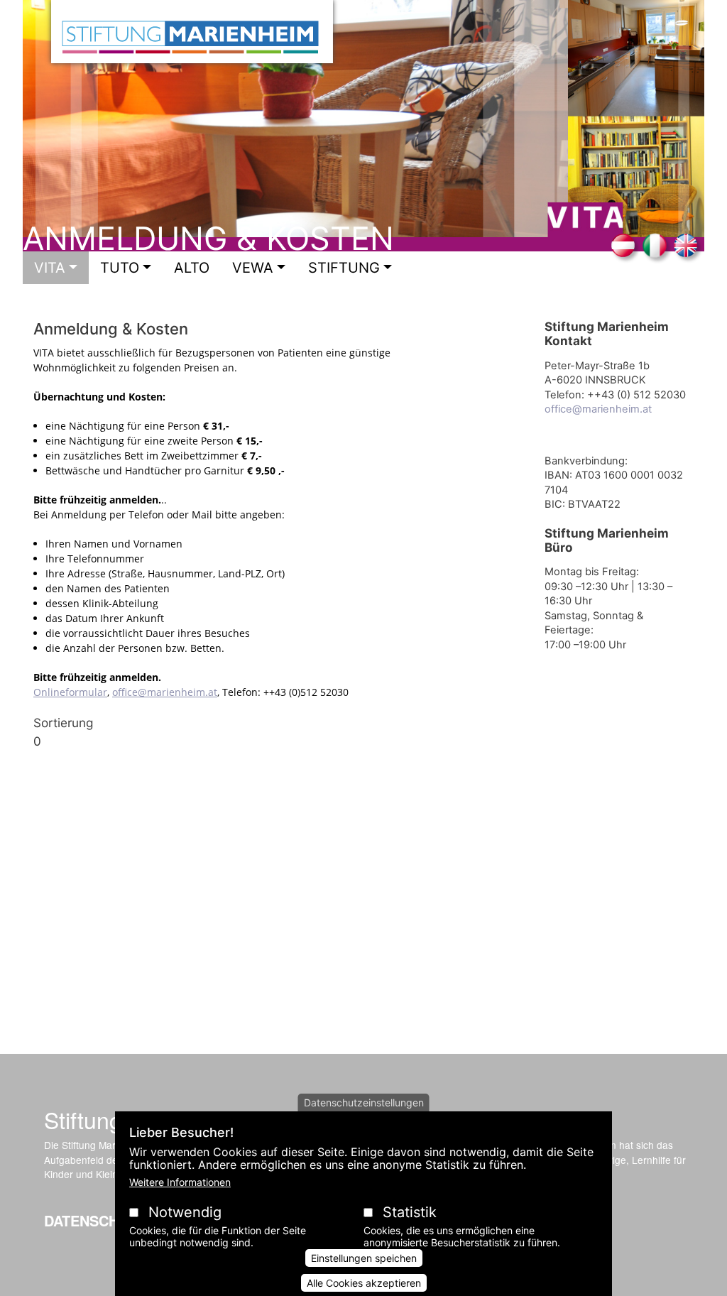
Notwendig (185, 1212)
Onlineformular (70, 692)
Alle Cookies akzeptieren (364, 1283)
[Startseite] (192, 31)
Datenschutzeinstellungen (364, 1102)
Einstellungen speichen (364, 1258)
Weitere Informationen (180, 1182)
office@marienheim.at (164, 692)
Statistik (410, 1212)
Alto (191, 267)
